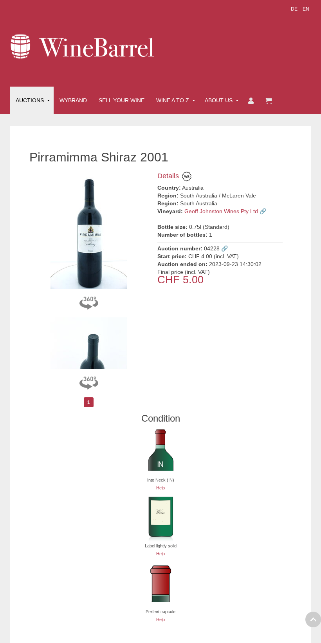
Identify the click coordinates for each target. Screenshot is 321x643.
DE (295, 9)
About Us (219, 100)
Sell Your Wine (121, 100)
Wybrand (73, 100)
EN (306, 9)
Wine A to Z (172, 100)
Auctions (30, 100)
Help (160, 487)
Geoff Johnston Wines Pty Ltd (221, 211)
